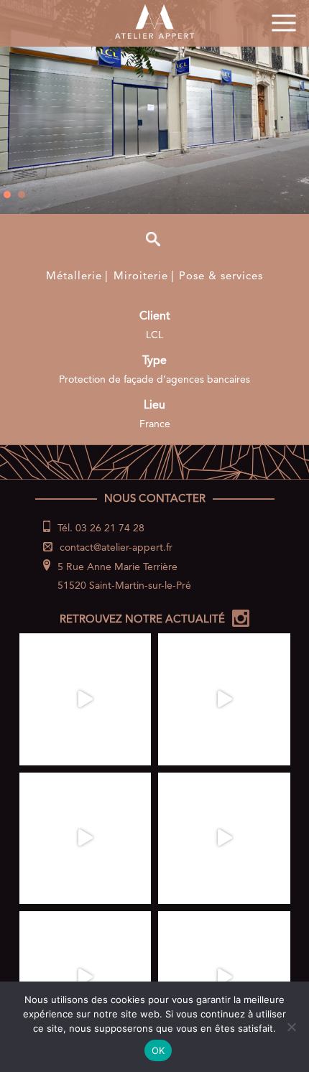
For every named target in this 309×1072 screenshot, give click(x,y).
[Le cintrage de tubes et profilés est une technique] (224, 839)
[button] (7, 194)
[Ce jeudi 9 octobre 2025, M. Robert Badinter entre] (224, 699)
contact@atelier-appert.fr (116, 548)
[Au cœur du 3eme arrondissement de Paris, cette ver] (85, 977)
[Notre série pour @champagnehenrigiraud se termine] (224, 977)
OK (158, 1050)
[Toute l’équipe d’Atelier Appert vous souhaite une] (85, 699)
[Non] (291, 1027)
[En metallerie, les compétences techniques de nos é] (85, 839)
